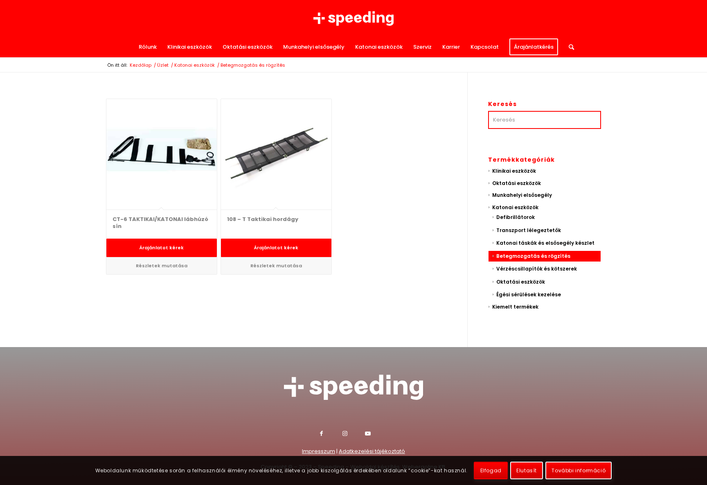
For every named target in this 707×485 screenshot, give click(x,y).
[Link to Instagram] (353, 434)
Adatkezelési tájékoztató (372, 451)
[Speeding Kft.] (353, 18)
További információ (579, 470)
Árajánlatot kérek (161, 247)
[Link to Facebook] (331, 434)
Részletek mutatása (161, 265)
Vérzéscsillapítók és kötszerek (536, 268)
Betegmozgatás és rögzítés (533, 256)
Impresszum (318, 451)
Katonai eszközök (515, 207)
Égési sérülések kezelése (528, 294)
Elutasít (526, 470)
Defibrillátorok (515, 217)
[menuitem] (147, 47)
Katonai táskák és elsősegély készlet (545, 242)
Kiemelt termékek (515, 306)
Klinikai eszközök (514, 170)
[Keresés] (568, 47)
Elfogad (491, 470)
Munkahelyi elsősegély (522, 195)
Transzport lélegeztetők (528, 230)
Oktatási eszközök (516, 183)
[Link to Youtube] (376, 434)
